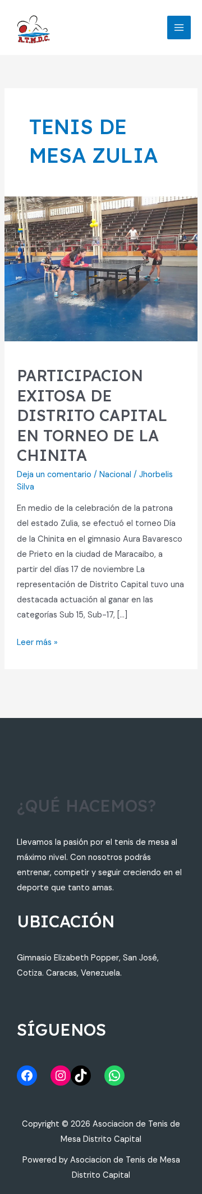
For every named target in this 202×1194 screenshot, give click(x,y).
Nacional (115, 474)
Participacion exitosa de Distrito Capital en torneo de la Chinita (92, 415)
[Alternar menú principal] (179, 27)
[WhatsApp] (114, 1075)
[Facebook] (27, 1075)
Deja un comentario (54, 474)
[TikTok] (81, 1075)
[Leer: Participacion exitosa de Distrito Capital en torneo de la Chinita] (101, 268)
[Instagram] (60, 1075)
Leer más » (37, 641)
